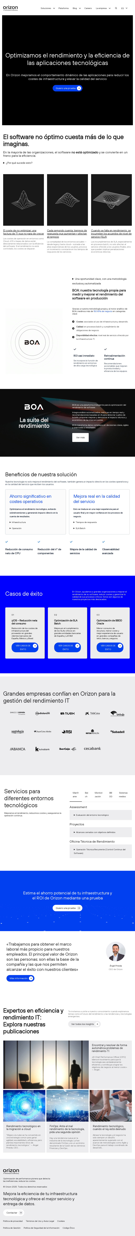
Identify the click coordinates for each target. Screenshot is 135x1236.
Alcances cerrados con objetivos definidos (95, 832)
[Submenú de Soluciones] (54, 8)
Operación (16, 528)
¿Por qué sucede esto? (19, 162)
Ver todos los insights (82, 1024)
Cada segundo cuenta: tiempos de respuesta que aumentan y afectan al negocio (67, 233)
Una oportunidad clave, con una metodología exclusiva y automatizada (99, 281)
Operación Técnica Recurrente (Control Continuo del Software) (100, 851)
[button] (80, 437)
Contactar (11, 1212)
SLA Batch (80, 528)
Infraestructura (19, 522)
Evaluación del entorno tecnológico (92, 815)
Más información (19, 978)
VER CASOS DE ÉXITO (23, 647)
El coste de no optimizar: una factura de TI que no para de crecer (23, 232)
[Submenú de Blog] (80, 8)
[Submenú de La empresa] (109, 8)
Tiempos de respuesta (86, 522)
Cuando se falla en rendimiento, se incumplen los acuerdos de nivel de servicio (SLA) (111, 233)
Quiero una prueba (66, 88)
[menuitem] (122, 8)
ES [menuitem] (122, 8)
